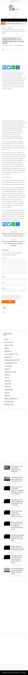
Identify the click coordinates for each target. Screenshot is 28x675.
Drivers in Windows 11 (10, 354)
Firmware (6, 369)
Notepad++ (7, 381)
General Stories (8, 372)
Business (6, 345)
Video (5, 395)
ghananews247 (19, 45)
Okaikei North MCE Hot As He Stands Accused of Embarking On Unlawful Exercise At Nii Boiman (17, 526)
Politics (6, 384)
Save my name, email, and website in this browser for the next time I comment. (12, 297)
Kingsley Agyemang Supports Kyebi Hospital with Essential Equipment (17, 548)
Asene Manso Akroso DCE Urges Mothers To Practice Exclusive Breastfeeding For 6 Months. (17, 559)
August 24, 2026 (16, 473)
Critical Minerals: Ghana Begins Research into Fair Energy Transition (17, 479)
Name (3, 276)
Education (6, 357)
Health (6, 375)
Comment (4, 258)
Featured (6, 366)
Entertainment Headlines (10, 360)
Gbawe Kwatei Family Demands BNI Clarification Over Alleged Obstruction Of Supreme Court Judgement (17, 490)
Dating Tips (7, 351)
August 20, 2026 (16, 564)
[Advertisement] (14, 105)
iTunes (6, 378)
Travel (5, 392)
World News (7, 401)
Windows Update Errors (10, 398)
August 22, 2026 (16, 531)
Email (3, 282)
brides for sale (8, 342)
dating (5, 348)
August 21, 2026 (16, 542)
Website (4, 288)
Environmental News (9, 363)
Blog (5, 339)
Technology (7, 389)
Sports (6, 386)
